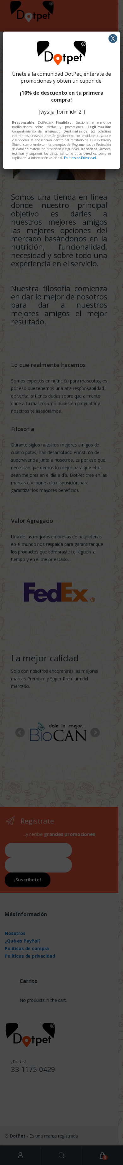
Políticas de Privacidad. (80, 158)
